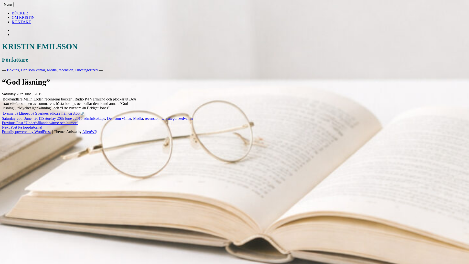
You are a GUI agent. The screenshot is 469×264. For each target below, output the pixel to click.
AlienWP (89, 132)
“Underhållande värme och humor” (40, 123)
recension (66, 70)
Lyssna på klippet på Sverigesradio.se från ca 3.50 (41, 113)
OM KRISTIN (23, 17)
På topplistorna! (22, 127)
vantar (188, 118)
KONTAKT (21, 22)
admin (88, 118)
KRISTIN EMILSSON (40, 46)
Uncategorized (86, 70)
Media (52, 70)
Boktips (13, 70)
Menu (8, 4)
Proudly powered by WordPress (26, 132)
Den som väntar (33, 70)
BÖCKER (20, 13)
